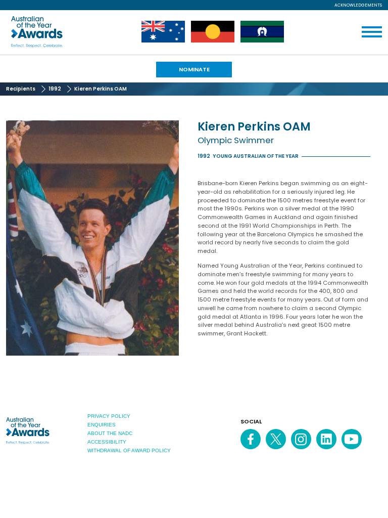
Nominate (194, 69)
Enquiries (101, 424)
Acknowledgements (357, 5)
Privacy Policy (108, 416)
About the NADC (109, 433)
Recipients (20, 88)
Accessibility (106, 442)
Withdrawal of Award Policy (129, 450)
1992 (54, 88)
